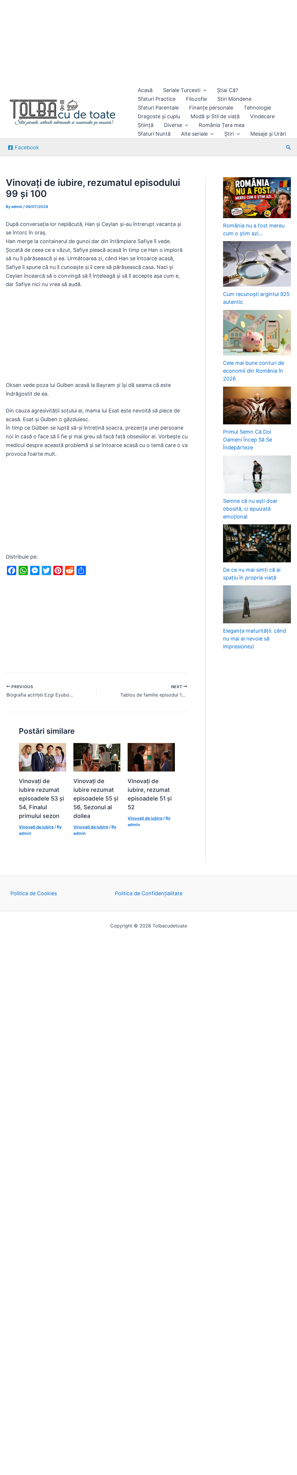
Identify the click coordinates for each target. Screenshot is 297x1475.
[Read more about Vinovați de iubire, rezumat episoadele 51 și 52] (151, 757)
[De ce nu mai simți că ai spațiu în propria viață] (257, 543)
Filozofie (196, 99)
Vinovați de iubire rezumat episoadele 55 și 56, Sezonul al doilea (95, 798)
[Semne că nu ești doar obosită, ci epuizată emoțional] (257, 474)
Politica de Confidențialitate (148, 893)
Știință (145, 125)
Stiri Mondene (234, 99)
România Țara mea (222, 125)
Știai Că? (227, 90)
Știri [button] (229, 134)
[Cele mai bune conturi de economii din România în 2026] (257, 333)
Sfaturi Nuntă (154, 134)
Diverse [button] (173, 125)
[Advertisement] (148, 43)
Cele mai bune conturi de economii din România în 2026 (253, 371)
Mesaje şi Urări (268, 134)
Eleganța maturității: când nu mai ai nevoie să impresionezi (254, 638)
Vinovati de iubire (36, 826)
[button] (203, 90)
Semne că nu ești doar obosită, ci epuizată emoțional (250, 509)
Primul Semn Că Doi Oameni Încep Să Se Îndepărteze (247, 440)
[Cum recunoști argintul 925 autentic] (257, 264)
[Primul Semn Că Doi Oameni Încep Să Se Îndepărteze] (257, 406)
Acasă (145, 90)
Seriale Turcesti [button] (181, 90)
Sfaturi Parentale (158, 108)
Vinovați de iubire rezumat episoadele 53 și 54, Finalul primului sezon (41, 798)
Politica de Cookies (33, 893)
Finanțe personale (211, 108)
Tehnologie (257, 108)
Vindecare (262, 116)
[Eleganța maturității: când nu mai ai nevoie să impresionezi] (257, 604)
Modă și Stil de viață (215, 116)
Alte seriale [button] (194, 134)
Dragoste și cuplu (159, 116)
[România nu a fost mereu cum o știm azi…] (257, 197)
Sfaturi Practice (156, 99)
